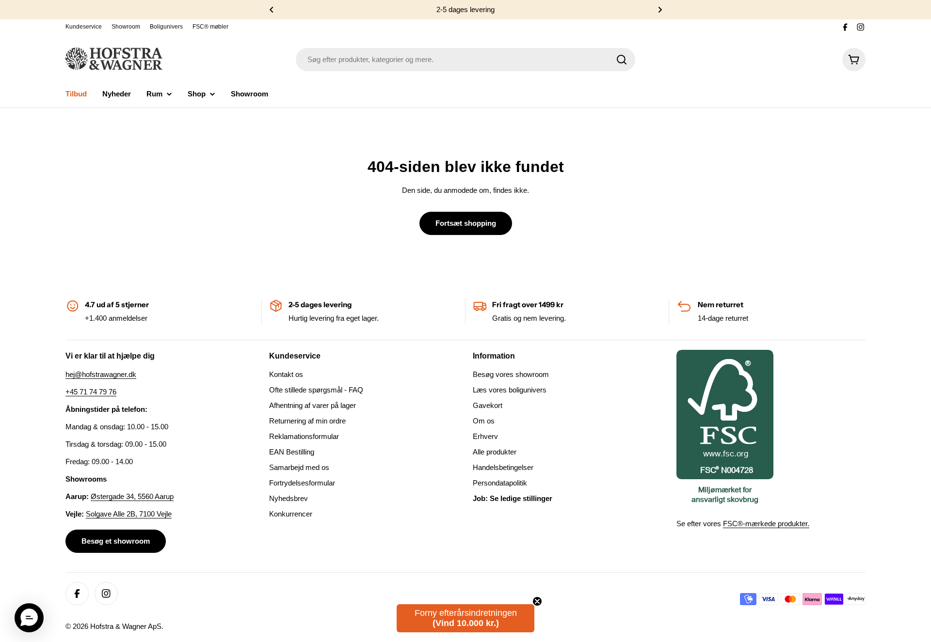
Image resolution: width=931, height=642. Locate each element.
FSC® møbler (210, 26)
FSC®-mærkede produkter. (766, 523)
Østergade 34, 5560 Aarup (132, 496)
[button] (271, 10)
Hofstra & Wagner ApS (125, 626)
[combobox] (465, 59)
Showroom (126, 26)
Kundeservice (83, 26)
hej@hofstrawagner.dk (100, 374)
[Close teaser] (537, 601)
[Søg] (621, 59)
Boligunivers (166, 26)
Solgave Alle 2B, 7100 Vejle (129, 514)
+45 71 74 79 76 (90, 392)
